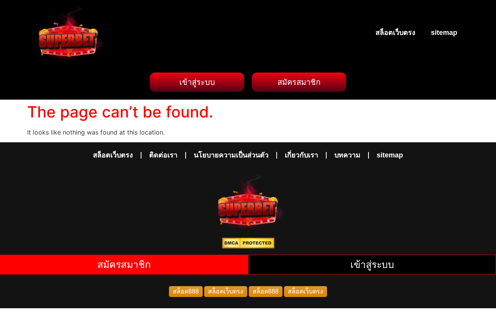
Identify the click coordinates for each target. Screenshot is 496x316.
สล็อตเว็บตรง (395, 32)
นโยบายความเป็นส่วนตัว (231, 155)
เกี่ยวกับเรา (301, 155)
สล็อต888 (186, 291)
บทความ (347, 155)
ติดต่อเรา (163, 155)
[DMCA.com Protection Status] (248, 246)
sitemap (444, 32)
